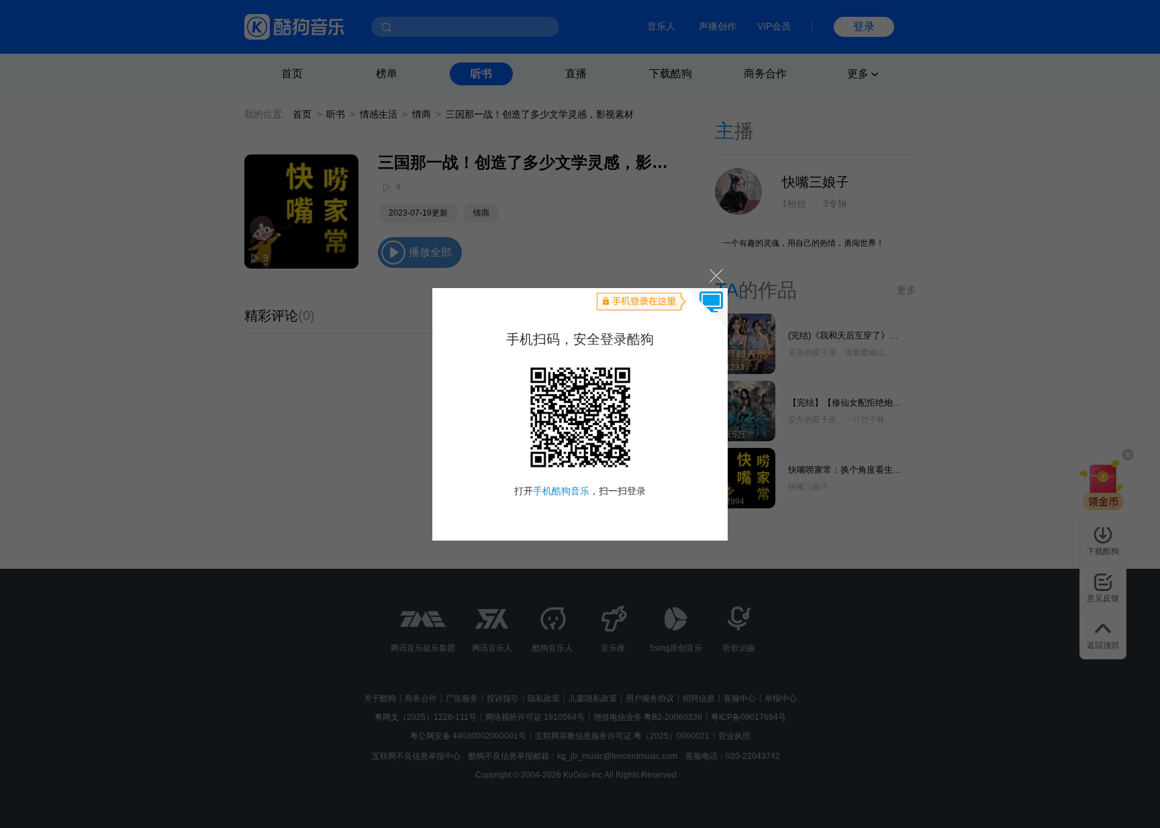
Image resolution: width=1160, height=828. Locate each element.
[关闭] (715, 275)
